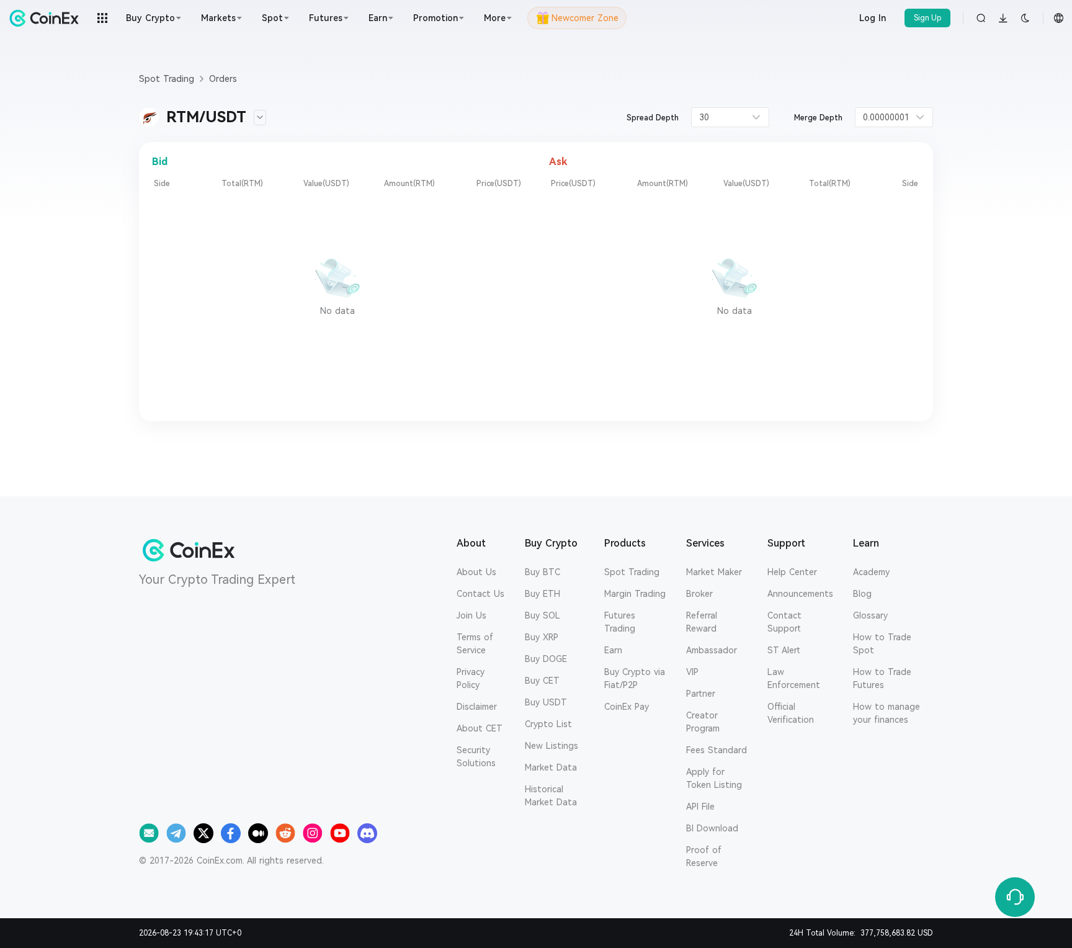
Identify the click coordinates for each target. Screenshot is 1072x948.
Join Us (471, 615)
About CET (479, 728)
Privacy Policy (471, 678)
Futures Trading (619, 621)
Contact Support (784, 621)
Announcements (800, 594)
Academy (871, 572)
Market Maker (714, 572)
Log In (872, 18)
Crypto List (548, 724)
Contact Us (480, 594)
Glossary (870, 615)
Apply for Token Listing (714, 778)
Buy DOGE (546, 659)
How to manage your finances (886, 713)
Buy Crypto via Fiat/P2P (634, 678)
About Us (476, 572)
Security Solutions (476, 756)
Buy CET (542, 681)
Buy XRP (541, 637)
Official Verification (790, 713)
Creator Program (703, 721)
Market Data (551, 767)
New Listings (551, 746)
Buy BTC (542, 572)
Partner (700, 694)
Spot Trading (631, 572)
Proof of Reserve (703, 856)
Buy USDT (546, 702)
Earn (613, 650)
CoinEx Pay (626, 707)
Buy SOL (542, 615)
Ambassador (711, 650)
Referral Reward (701, 621)
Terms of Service (475, 643)
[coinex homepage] (47, 18)
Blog (862, 594)
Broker (699, 594)
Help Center (792, 572)
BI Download (712, 828)
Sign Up (928, 18)
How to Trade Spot (882, 643)
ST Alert (783, 650)
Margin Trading (635, 594)
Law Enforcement (793, 678)
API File (700, 807)
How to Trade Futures (882, 678)
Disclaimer (477, 707)
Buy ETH (542, 594)
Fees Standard (716, 750)
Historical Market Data (551, 795)
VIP (692, 672)
